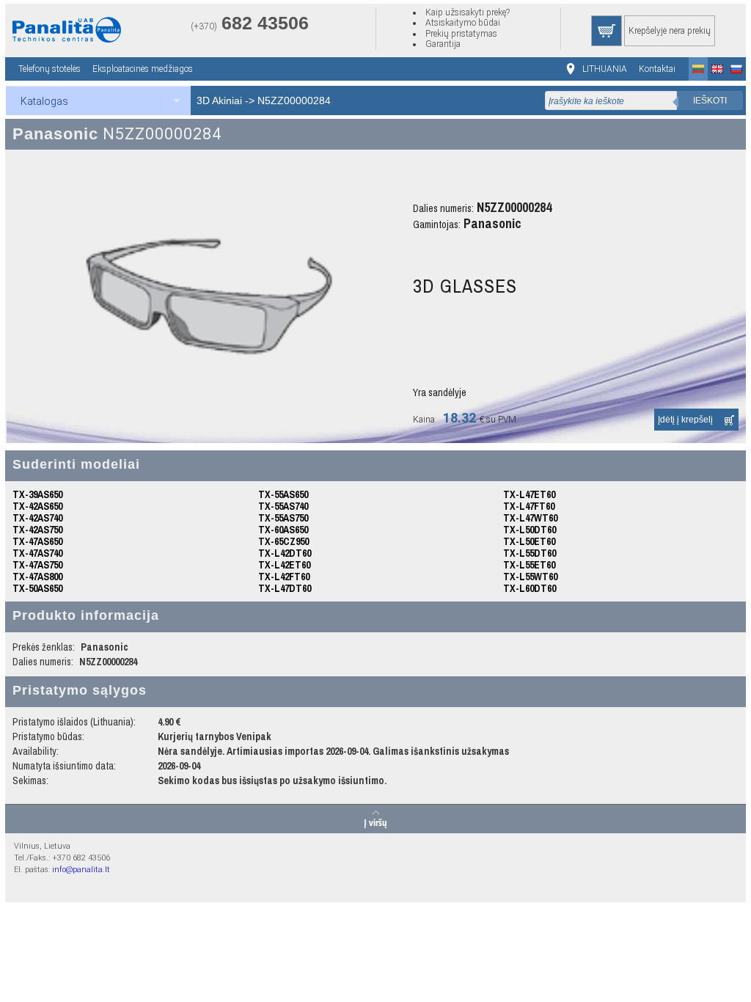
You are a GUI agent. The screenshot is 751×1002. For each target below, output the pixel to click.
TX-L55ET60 (529, 564)
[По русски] (736, 69)
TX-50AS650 (37, 588)
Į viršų (375, 821)
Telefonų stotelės (49, 69)
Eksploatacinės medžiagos (142, 69)
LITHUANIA (604, 69)
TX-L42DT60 (284, 553)
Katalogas (44, 101)
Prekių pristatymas (461, 34)
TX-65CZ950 (283, 541)
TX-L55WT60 (530, 576)
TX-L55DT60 (529, 553)
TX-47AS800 (37, 576)
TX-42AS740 (37, 517)
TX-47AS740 (37, 553)
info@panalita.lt (81, 869)
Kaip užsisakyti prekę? (467, 12)
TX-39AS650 (37, 494)
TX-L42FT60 (283, 576)
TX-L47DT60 (284, 588)
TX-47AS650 (37, 541)
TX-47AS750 (37, 564)
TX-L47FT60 (528, 506)
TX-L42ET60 (284, 564)
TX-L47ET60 (529, 494)
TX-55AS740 (283, 506)
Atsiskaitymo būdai (462, 23)
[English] (717, 69)
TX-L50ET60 (529, 541)
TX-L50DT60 (529, 529)
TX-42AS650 (37, 506)
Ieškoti (710, 100)
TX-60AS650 (283, 529)
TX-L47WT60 (530, 517)
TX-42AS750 (37, 529)
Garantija (443, 44)
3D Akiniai (219, 100)
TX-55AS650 (283, 494)
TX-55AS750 (283, 517)
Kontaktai (657, 69)
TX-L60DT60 (529, 588)
